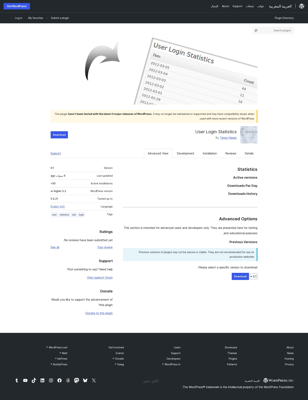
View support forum (100, 277)
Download (59, 134)
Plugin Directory (284, 17)
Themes (232, 353)
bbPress (61, 358)
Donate (118, 358)
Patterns (232, 364)
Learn (177, 347)
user (54, 214)
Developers (174, 358)
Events (120, 353)
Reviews (230, 153)
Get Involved (116, 347)
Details (249, 153)
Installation (210, 153)
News (290, 353)
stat (74, 214)
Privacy (289, 364)
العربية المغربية (252, 380)
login (81, 214)
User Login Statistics (216, 131)
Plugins (233, 358)
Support (56, 153)
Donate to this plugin (99, 313)
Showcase (231, 347)
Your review (105, 247)
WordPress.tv (171, 364)
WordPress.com (56, 347)
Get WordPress (17, 6)
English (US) (58, 206)
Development (185, 153)
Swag (119, 364)
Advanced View (158, 153)
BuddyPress (58, 364)
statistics (64, 214)
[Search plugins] (256, 30)
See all (55, 247)
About (290, 347)
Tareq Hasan (228, 137)
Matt (63, 353)
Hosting (289, 358)
